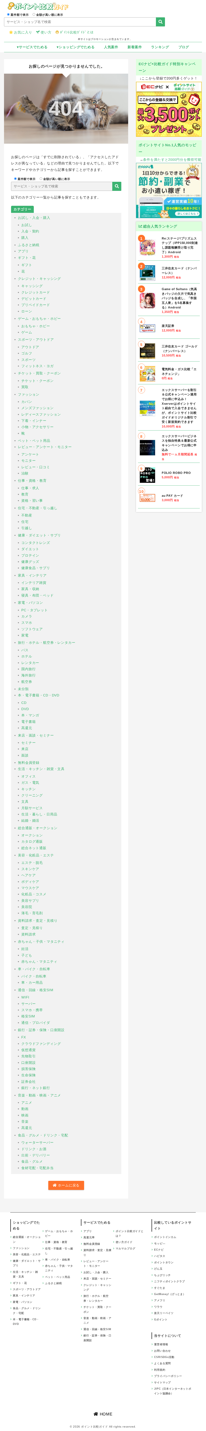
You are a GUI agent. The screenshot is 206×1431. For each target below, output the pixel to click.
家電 (25, 635)
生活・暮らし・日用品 (39, 814)
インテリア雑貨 (33, 583)
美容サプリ (30, 901)
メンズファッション (37, 408)
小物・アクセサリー (37, 427)
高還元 (26, 728)
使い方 (46, 32)
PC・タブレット (34, 610)
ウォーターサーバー (37, 1143)
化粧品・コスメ (33, 894)
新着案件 (135, 47)
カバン (26, 402)
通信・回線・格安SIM (35, 990)
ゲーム (26, 332)
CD (24, 703)
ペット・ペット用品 (34, 441)
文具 (25, 802)
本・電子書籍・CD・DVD (38, 695)
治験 (25, 473)
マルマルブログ (125, 1248)
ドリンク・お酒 (33, 1149)
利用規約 (159, 1369)
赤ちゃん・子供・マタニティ (41, 942)
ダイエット (30, 549)
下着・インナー (33, 421)
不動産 (26, 515)
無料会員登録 (28, 763)
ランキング (160, 47)
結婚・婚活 (30, 821)
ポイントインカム (165, 1237)
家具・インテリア (32, 575)
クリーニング (32, 795)
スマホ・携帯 (32, 1010)
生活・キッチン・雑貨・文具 (41, 769)
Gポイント (160, 1319)
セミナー (28, 743)
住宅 (25, 522)
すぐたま (159, 1287)
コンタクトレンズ (35, 543)
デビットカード (33, 299)
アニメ (26, 1103)
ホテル (26, 656)
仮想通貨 (28, 1050)
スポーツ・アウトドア (36, 340)
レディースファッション (41, 414)
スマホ (26, 623)
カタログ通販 (32, 842)
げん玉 (158, 1268)
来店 (25, 749)
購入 (25, 238)
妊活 (25, 949)
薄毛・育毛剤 (32, 913)
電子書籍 (28, 722)
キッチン (28, 789)
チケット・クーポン (37, 381)
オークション (32, 835)
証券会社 (28, 1082)
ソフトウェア (32, 629)
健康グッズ (30, 562)
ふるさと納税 (28, 245)
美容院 (26, 907)
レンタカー (30, 663)
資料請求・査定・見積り (37, 921)
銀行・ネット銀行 (35, 1088)
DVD (25, 709)
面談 (25, 755)
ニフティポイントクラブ (169, 1281)
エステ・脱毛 (32, 863)
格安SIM (28, 1016)
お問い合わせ (162, 1350)
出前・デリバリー (35, 1155)
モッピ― (159, 1243)
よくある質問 (162, 1363)
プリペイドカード (35, 305)
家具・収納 (30, 589)
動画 (25, 1109)
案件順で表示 (20, 14)
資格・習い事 (32, 501)
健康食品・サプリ (35, 568)
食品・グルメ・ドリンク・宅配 (43, 1135)
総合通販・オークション (37, 828)
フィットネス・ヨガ (37, 366)
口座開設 (28, 1063)
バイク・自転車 (33, 976)
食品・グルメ (32, 1161)
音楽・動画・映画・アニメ (39, 1095)
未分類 (23, 689)
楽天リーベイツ (164, 1313)
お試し (26, 225)
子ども (26, 955)
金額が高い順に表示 (49, 14)
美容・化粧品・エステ (36, 855)
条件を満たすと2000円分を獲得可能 (172, 160)
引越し (26, 528)
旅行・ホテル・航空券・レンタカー (46, 643)
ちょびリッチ (162, 1275)
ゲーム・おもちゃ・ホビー (39, 319)
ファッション (28, 394)
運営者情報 (161, 1344)
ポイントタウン (164, 1262)
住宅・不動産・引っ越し (37, 508)
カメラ (26, 616)
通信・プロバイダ (35, 1023)
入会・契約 (30, 231)
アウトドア (30, 347)
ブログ (183, 47)
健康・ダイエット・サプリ (39, 535)
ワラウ (158, 1306)
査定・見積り (32, 928)
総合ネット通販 (33, 848)
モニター (28, 461)
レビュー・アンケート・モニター (45, 447)
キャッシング (32, 286)
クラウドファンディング (41, 1044)
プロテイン (30, 555)
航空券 (26, 682)
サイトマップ (162, 1382)
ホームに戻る (68, 1185)
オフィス (28, 776)
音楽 (25, 1122)
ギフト (26, 265)
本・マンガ (30, 715)
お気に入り (23, 32)
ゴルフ (26, 353)
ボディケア (30, 882)
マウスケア (30, 888)
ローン (26, 311)
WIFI (25, 997)
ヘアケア (28, 875)
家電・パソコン (30, 603)
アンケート (30, 454)
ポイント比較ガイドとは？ (130, 1233)
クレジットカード (35, 292)
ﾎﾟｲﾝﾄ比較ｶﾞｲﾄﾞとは (77, 32)
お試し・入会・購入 (34, 218)
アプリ (23, 251)
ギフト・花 (27, 258)
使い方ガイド (124, 1242)
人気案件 (111, 47)
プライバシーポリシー (168, 1376)
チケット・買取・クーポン (39, 373)
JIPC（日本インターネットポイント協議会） (172, 1391)
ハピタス (159, 1255)
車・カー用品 (32, 983)
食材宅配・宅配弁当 (37, 1168)
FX (23, 1037)
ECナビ (159, 1249)
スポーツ (28, 360)
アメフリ (159, 1300)
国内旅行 (28, 669)
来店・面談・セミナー (36, 735)
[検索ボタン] (160, 21)
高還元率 (89, 1237)
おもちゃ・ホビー (35, 326)
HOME (105, 1414)
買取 (25, 387)
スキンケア (30, 869)
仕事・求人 (30, 488)
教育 (25, 494)
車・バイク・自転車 (34, 969)
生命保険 (28, 1075)
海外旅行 (28, 675)
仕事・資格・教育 (32, 481)
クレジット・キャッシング (39, 279)
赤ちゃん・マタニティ (39, 962)
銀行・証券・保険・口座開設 (41, 1030)
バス (25, 650)
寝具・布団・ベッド (37, 595)
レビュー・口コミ (35, 467)
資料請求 (28, 934)
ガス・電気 (30, 783)
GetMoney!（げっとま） (170, 1294)
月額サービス (32, 808)
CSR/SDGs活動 (164, 1357)
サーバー (28, 1004)
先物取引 (28, 1056)
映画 (25, 1115)
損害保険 (28, 1069)
